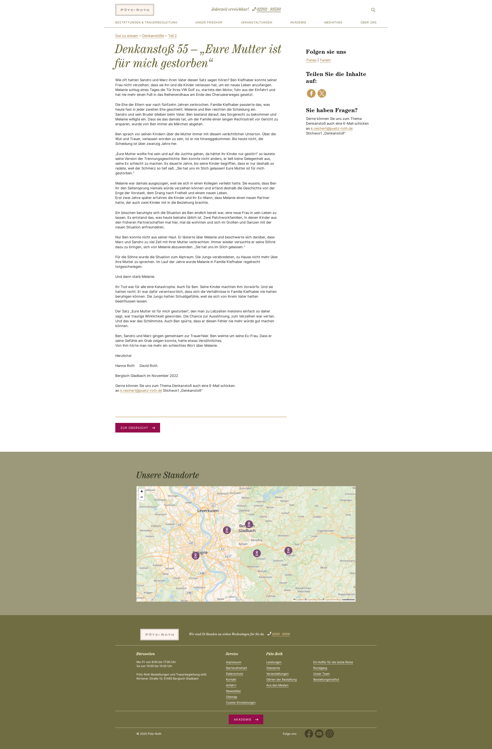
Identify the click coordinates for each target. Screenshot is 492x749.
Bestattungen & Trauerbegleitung (146, 22)
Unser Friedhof (209, 22)
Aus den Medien (277, 685)
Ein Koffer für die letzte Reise (333, 662)
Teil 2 (172, 36)
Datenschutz (234, 674)
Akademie (298, 22)
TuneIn (325, 60)
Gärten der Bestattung (281, 679)
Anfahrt (231, 685)
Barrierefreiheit (236, 668)
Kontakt (231, 679)
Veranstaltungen (256, 22)
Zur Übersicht (134, 428)
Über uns (369, 22)
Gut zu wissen (126, 36)
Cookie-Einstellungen (241, 702)
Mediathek (333, 22)
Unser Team (321, 674)
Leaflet (299, 600)
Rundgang (320, 668)
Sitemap (231, 697)
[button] (311, 93)
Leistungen (274, 662)
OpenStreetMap (333, 600)
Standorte (273, 668)
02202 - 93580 (269, 10)
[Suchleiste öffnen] (373, 10)
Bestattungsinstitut (326, 679)
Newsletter (233, 691)
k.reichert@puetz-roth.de (332, 128)
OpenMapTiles (314, 600)
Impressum (233, 662)
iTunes (311, 60)
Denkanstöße (153, 36)
